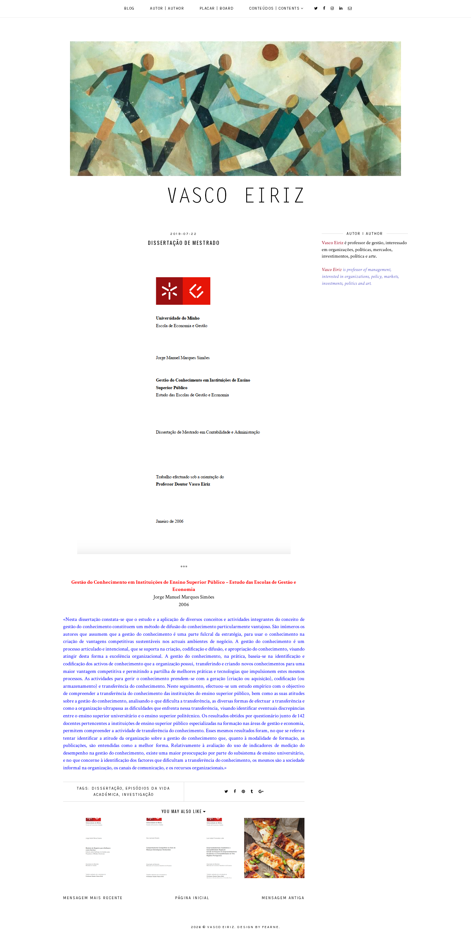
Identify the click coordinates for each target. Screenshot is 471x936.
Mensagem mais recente (93, 898)
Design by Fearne (258, 927)
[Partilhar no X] (226, 791)
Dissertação (107, 788)
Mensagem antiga (283, 898)
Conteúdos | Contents (274, 8)
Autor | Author (167, 8)
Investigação (138, 794)
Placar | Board (217, 8)
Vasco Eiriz (332, 243)
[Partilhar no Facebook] (235, 791)
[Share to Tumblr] (252, 791)
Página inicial (192, 898)
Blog (129, 8)
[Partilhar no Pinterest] (243, 791)
